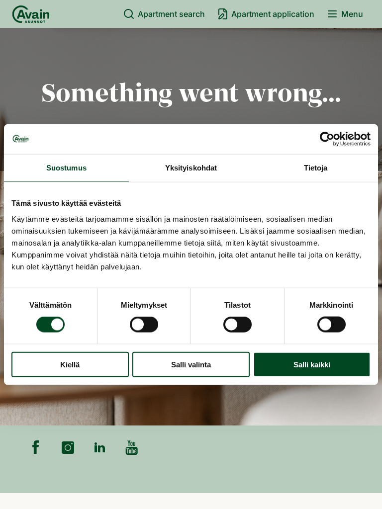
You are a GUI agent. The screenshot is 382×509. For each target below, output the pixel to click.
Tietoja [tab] (316, 168)
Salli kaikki (311, 364)
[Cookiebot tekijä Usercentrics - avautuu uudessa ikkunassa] (327, 139)
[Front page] (31, 14)
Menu (352, 14)
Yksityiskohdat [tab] (191, 168)
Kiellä (70, 364)
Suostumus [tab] (66, 168)
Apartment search (171, 14)
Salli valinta (191, 364)
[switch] (144, 325)
